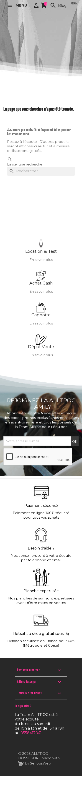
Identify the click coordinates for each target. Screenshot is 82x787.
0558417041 (31, 733)
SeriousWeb (40, 763)
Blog (62, 5)
